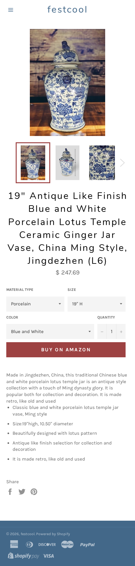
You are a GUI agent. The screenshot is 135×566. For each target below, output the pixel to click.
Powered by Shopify (53, 534)
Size (72, 289)
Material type (19, 289)
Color (12, 317)
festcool (67, 9)
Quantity (106, 317)
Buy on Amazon (66, 350)
